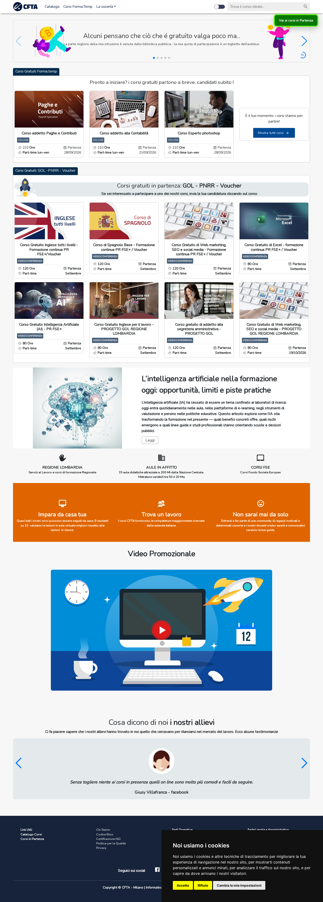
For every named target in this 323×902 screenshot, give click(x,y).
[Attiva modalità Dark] (219, 7)
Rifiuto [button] (203, 885)
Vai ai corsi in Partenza (296, 20)
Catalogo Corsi (31, 834)
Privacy (101, 848)
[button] (304, 41)
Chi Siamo (103, 830)
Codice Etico (104, 834)
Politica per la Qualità (111, 843)
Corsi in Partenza (32, 839)
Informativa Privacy (160, 887)
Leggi (150, 440)
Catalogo (52, 6)
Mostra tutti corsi (271, 133)
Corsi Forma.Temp (77, 6)
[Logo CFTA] (26, 6)
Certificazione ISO (108, 839)
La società (104, 6)
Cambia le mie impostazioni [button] (239, 885)
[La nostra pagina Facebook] (157, 870)
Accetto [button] (183, 885)
